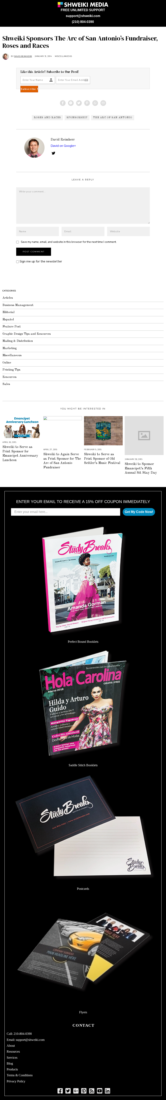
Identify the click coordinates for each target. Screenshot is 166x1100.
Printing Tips (11, 369)
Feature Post (11, 326)
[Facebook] (63, 103)
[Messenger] (71, 103)
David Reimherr (63, 139)
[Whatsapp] (95, 103)
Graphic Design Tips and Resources (26, 334)
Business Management (17, 305)
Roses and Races (47, 117)
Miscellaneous (63, 56)
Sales (6, 384)
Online (6, 362)
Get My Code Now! (139, 512)
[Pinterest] (87, 103)
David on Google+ (63, 146)
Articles (7, 298)
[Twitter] (79, 103)
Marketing (9, 348)
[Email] (103, 103)
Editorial (8, 312)
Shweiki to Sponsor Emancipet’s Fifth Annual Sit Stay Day (141, 468)
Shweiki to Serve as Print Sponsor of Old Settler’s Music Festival (102, 459)
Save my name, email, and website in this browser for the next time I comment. (69, 242)
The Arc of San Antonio (112, 117)
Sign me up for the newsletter (40, 261)
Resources (9, 377)
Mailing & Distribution (17, 341)
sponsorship (77, 117)
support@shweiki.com (83, 16)
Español (8, 319)
